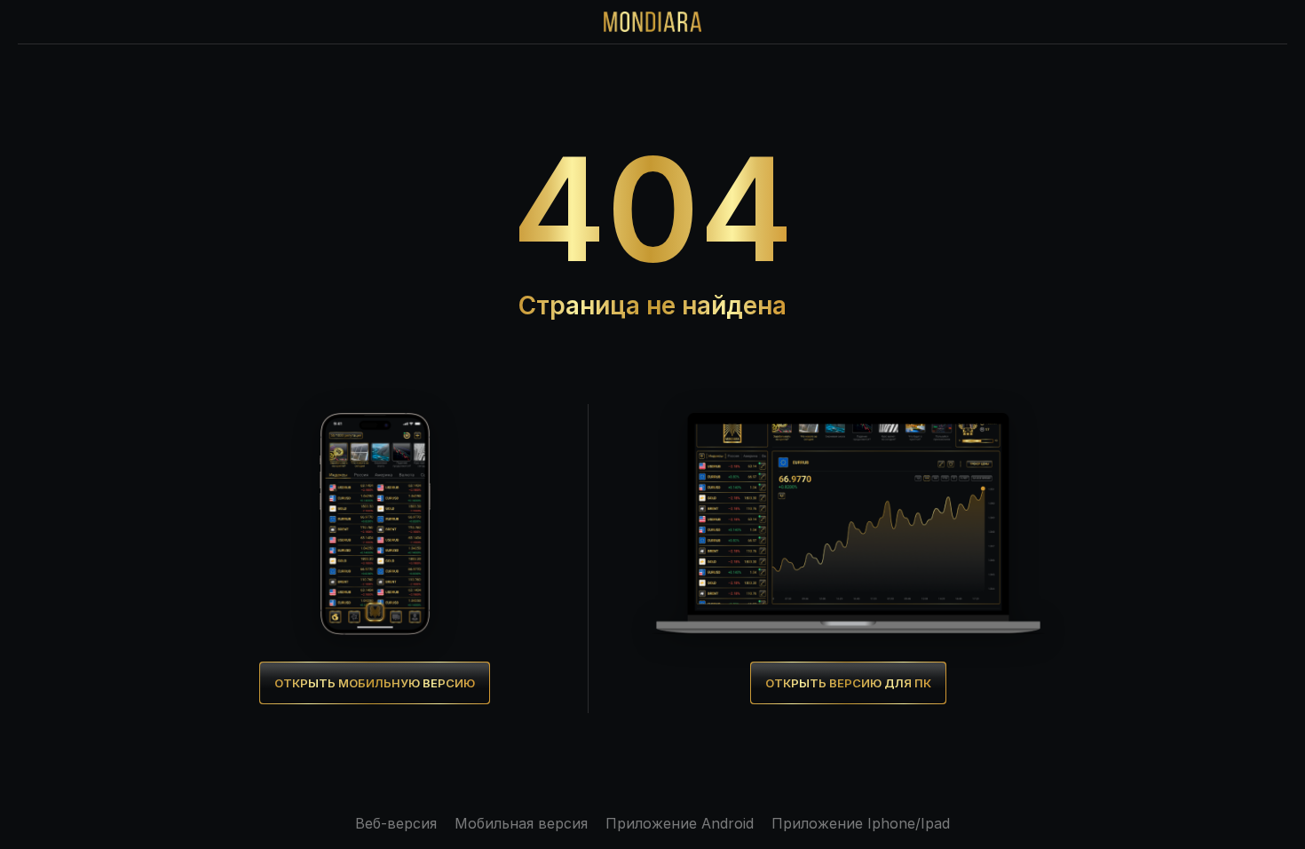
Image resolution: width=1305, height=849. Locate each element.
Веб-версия (396, 823)
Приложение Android (679, 823)
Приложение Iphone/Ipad (860, 823)
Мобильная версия (521, 823)
